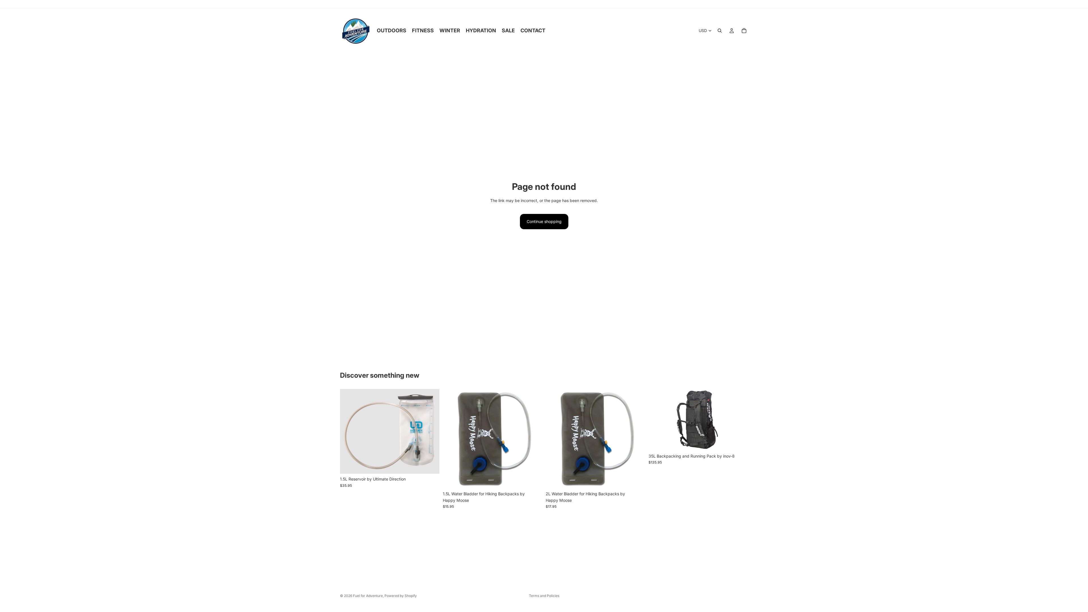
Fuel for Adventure (368, 596)
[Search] (719, 30)
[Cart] (744, 30)
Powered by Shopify (400, 596)
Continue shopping (544, 221)
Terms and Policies (544, 596)
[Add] (431, 465)
